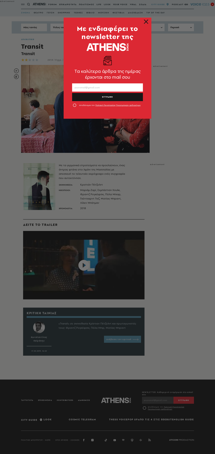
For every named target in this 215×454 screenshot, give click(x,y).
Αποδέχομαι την (110, 105)
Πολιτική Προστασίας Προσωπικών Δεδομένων (118, 105)
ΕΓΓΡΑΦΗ (107, 97)
